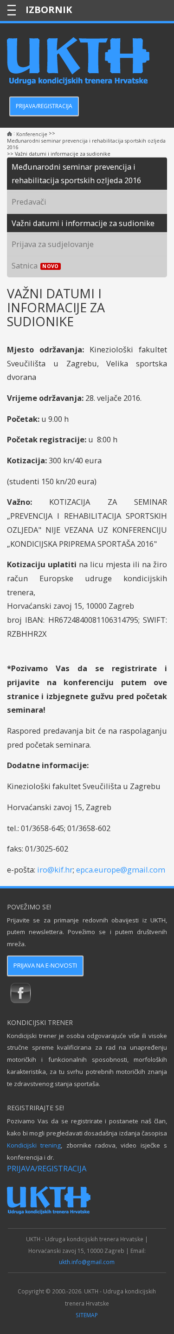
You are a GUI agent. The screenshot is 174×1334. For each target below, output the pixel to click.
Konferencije (31, 134)
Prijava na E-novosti (45, 965)
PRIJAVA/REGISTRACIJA (44, 106)
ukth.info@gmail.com (87, 1261)
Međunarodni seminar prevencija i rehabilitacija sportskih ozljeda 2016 (86, 144)
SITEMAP (87, 1315)
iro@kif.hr (55, 869)
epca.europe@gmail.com (120, 869)
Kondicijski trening (34, 1145)
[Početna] (9, 134)
